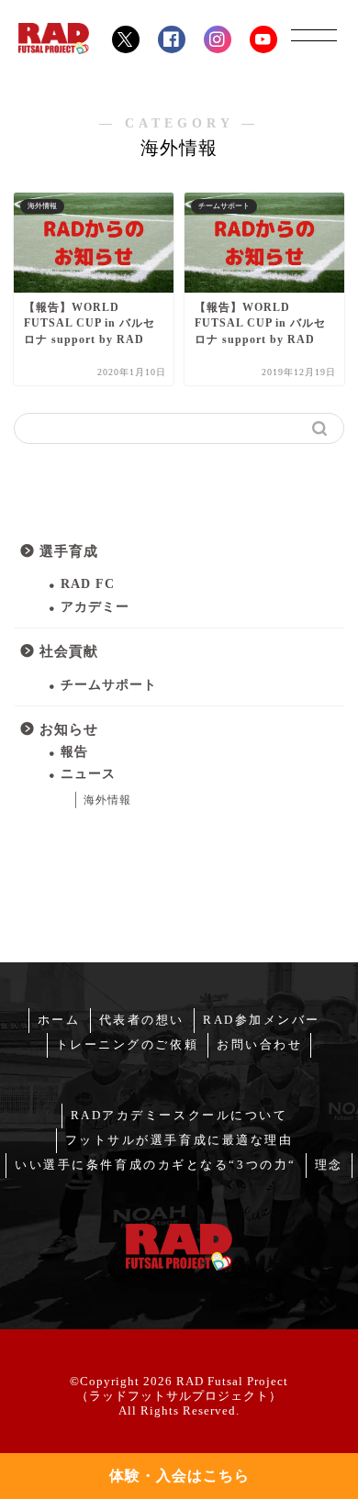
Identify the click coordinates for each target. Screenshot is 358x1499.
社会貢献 (68, 651)
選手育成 (68, 551)
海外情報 (107, 800)
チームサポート (109, 685)
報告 (74, 752)
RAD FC (88, 584)
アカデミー (95, 607)
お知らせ (68, 729)
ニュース (88, 774)
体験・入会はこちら (179, 1475)
